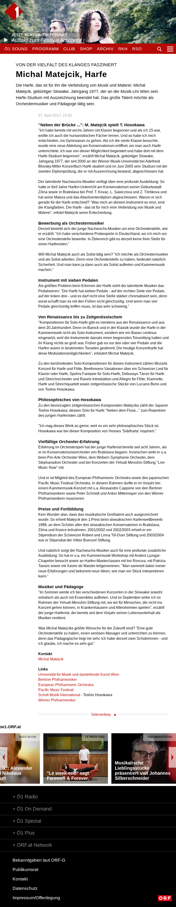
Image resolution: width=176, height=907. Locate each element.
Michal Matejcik (50, 659)
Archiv (105, 49)
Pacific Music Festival (56, 690)
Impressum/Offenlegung (36, 897)
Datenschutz (25, 888)
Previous (3, 757)
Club (69, 49)
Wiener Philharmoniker (57, 700)
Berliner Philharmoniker (57, 679)
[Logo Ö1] (14, 11)
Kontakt (20, 879)
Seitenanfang (100, 714)
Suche (159, 49)
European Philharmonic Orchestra (66, 685)
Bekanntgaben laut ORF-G (39, 860)
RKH (123, 49)
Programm (45, 49)
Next (172, 757)
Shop (86, 49)
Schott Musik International (59, 695)
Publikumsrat (25, 869)
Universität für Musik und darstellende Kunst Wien (78, 674)
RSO (137, 49)
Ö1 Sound (16, 49)
